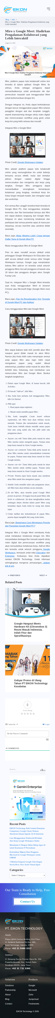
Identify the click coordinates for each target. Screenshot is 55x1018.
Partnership (10, 990)
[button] (48, 9)
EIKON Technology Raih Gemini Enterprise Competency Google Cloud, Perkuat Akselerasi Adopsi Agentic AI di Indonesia (27, 831)
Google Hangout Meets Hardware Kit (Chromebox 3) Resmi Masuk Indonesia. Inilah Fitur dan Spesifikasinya (30, 629)
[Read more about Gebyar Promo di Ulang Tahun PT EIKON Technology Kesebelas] (27, 660)
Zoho (31, 995)
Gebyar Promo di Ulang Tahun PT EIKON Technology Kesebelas (31, 683)
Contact (8, 1004)
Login (47, 724)
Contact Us (27, 901)
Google (32, 985)
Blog (7, 999)
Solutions (9, 985)
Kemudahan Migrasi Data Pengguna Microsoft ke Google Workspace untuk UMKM (25, 855)
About (7, 995)
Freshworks (34, 1004)
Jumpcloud (33, 999)
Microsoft (33, 990)
